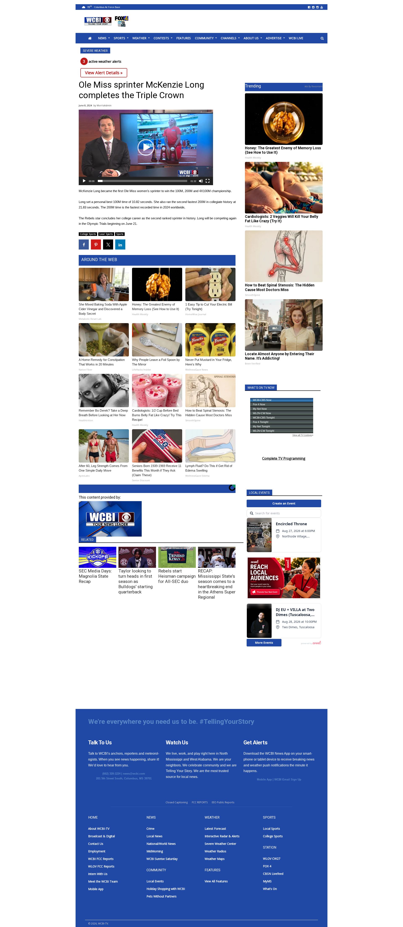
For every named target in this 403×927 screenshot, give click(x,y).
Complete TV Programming (283, 458)
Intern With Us (97, 874)
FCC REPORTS (200, 802)
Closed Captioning (177, 802)
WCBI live (296, 38)
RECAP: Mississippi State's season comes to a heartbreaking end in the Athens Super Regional (217, 584)
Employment (96, 851)
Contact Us (95, 844)
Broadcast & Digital (101, 836)
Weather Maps (215, 859)
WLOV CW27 (271, 859)
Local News (154, 836)
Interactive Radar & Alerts (222, 836)
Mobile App (264, 779)
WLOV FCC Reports (101, 866)
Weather (139, 38)
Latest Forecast (215, 829)
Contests (161, 38)
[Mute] (201, 181)
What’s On (270, 889)
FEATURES (183, 38)
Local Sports (106, 234)
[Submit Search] (322, 38)
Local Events (155, 881)
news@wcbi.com (134, 773)
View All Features (216, 881)
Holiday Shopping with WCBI (166, 889)
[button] (145, 147)
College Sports (88, 234)
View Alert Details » (104, 72)
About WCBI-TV (98, 829)
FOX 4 (267, 866)
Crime (150, 829)
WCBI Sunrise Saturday (162, 859)
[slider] (142, 181)
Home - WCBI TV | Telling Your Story (107, 21)
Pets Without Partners (162, 896)
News (102, 38)
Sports (119, 38)
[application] (146, 147)
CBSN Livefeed (273, 874)
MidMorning (155, 851)
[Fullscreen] (207, 181)
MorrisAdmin (104, 105)
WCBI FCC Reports (101, 859)
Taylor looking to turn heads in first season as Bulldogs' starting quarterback (135, 581)
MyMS (267, 881)
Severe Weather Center (220, 844)
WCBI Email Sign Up (287, 779)
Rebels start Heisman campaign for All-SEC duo (177, 576)
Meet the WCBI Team (103, 881)
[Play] (84, 181)
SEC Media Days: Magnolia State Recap (95, 576)
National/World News (161, 844)
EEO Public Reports (223, 802)
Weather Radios (215, 851)
